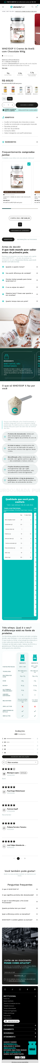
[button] (2, 56)
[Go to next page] (25, 858)
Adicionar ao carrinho (20, 230)
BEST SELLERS (10, 11)
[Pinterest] (35, 989)
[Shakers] (17, 1057)
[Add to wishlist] (20, 224)
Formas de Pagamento (10, 1011)
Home (3, 11)
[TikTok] (12, 989)
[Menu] (3, 7)
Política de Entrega (9, 1013)
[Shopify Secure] (22, 1057)
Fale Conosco (8, 1018)
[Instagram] (5, 989)
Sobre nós (7, 998)
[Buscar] (32, 7)
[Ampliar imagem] (17, 29)
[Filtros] (4, 762)
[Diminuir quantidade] (4, 105)
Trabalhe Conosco (9, 1006)
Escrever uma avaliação (20, 757)
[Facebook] (27, 989)
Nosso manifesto (8, 1001)
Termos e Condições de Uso (12, 1003)
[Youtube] (20, 989)
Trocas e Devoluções (10, 1008)
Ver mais (4, 68)
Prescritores (7, 1015)
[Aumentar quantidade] (12, 105)
